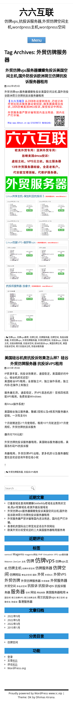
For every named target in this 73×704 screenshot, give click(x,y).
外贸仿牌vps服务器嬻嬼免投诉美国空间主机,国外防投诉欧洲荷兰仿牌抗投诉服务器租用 (36, 76)
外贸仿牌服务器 (29, 340)
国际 (35, 575)
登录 (10, 657)
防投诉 (14, 602)
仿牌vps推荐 (23, 337)
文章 (12, 660)
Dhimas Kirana (45, 697)
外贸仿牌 (12, 580)
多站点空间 (21, 586)
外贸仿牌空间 (44, 340)
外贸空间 (10, 586)
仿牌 (30, 560)
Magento (18, 554)
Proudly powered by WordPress (28, 693)
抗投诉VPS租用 (31, 472)
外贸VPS (60, 574)
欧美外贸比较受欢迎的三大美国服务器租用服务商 (36, 530)
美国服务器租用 (56, 592)
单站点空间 (27, 575)
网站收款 (41, 592)
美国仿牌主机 (55, 343)
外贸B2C (49, 575)
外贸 (40, 574)
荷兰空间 (61, 597)
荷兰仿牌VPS (17, 597)
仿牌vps (12, 337)
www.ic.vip (55, 693)
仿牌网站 (15, 574)
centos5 (8, 554)
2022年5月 (13, 620)
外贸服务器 (58, 580)
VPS (56, 554)
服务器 (18, 591)
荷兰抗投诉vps (46, 597)
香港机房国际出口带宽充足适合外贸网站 (31, 526)
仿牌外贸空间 (28, 568)
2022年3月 (13, 624)
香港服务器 (25, 601)
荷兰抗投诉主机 (23, 346)
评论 (12, 664)
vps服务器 (63, 554)
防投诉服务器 (37, 346)
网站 (33, 592)
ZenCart (17, 561)
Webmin (8, 561)
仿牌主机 (34, 337)
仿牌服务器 (44, 337)
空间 (28, 592)
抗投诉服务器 (16, 343)
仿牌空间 (55, 337)
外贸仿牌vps (15, 340)
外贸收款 (45, 581)
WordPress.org (16, 668)
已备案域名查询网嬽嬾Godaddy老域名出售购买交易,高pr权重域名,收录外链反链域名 (36, 505)
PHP (40, 554)
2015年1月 (13, 627)
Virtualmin (48, 554)
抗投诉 (33, 585)
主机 (24, 561)
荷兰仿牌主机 (30, 597)
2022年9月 (13, 616)
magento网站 (31, 554)
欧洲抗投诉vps (41, 343)
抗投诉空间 (28, 343)
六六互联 (36, 12)
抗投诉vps (56, 340)
